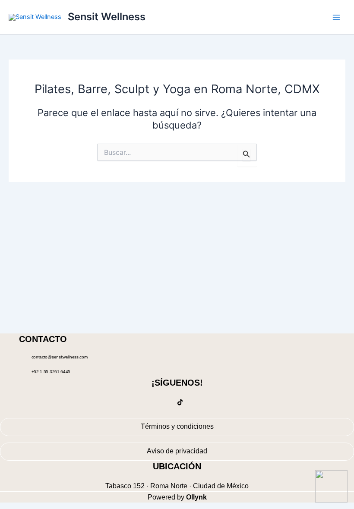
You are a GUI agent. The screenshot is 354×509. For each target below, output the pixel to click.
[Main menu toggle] (336, 17)
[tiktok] (180, 403)
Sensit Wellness (106, 16)
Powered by (177, 497)
